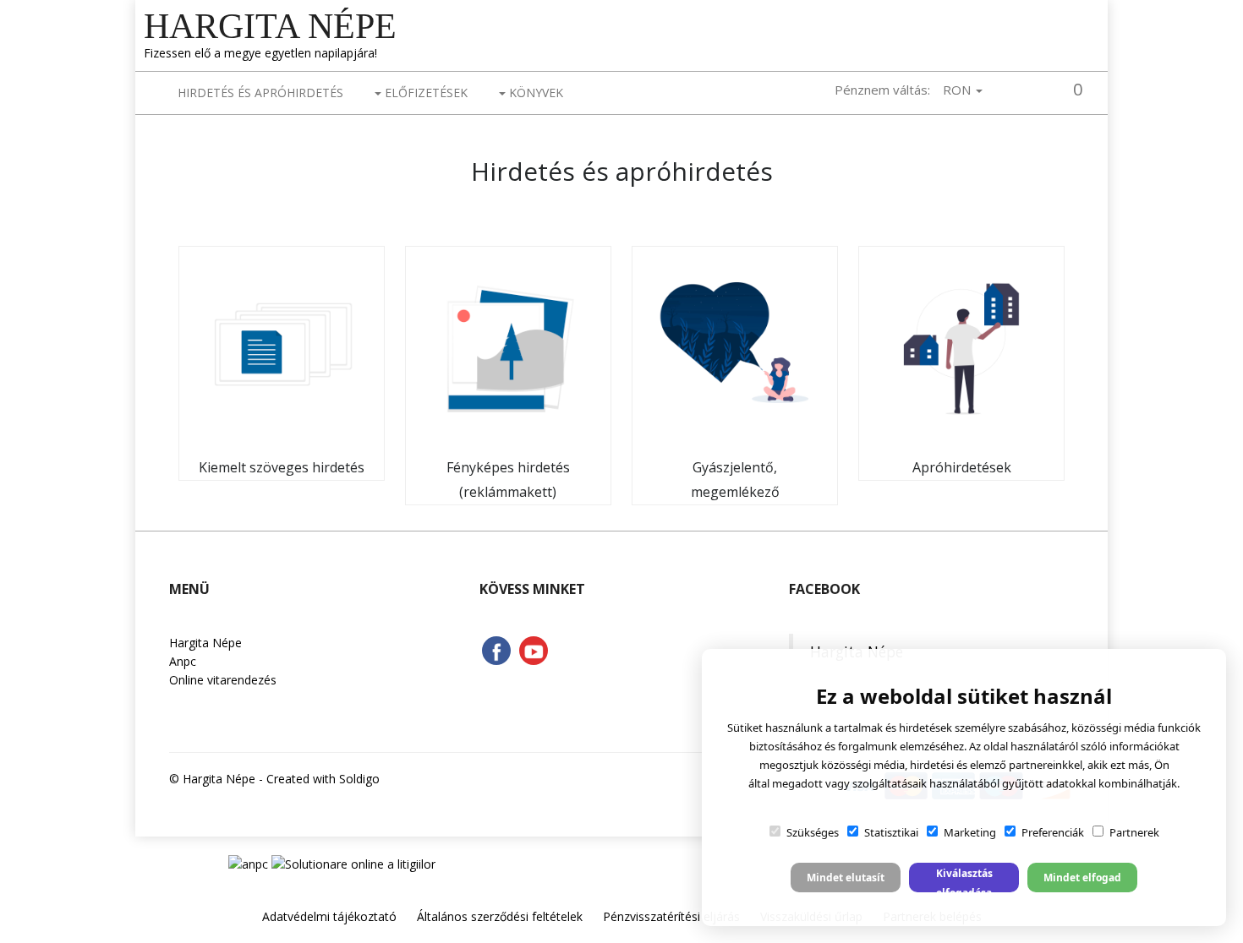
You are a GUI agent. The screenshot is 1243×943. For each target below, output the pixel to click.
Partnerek (1134, 832)
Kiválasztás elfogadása (964, 879)
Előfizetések (424, 92)
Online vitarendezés (223, 680)
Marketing (970, 832)
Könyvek (534, 92)
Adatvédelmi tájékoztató (329, 916)
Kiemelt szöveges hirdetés (281, 467)
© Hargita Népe (212, 779)
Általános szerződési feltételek (500, 916)
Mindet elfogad (1082, 877)
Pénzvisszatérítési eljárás (671, 916)
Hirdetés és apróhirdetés (260, 92)
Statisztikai (891, 832)
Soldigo (359, 779)
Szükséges (812, 832)
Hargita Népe (270, 26)
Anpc (182, 661)
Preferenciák (1052, 832)
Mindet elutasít (845, 877)
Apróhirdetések (961, 467)
